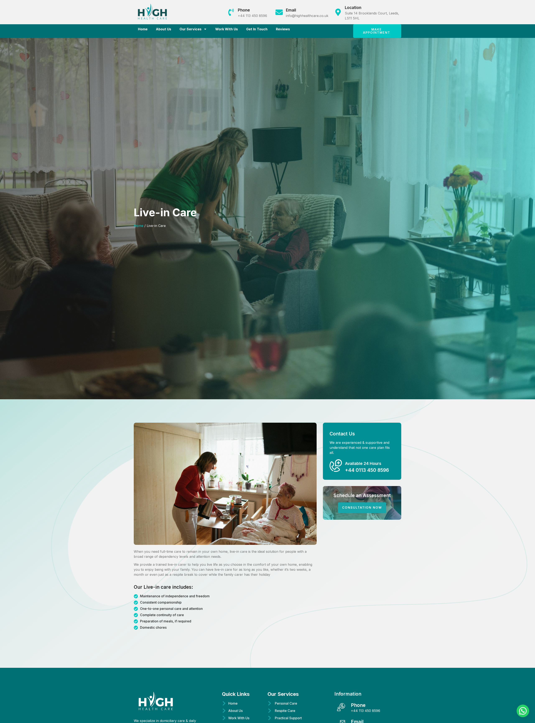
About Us (163, 29)
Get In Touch (257, 29)
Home (143, 29)
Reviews (283, 29)
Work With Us (226, 29)
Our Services (190, 29)
